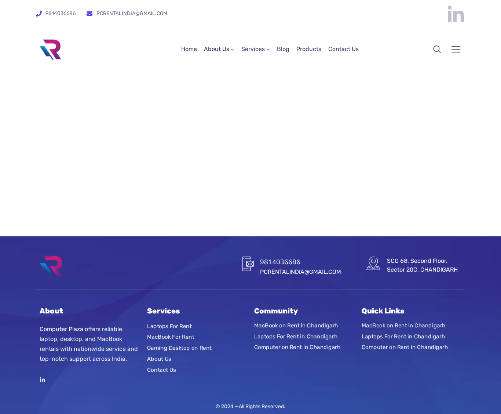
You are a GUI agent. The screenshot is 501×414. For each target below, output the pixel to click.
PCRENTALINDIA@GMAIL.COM (131, 13)
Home (189, 49)
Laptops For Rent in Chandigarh (295, 336)
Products (308, 49)
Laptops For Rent (169, 326)
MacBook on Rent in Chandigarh (296, 325)
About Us (216, 49)
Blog (283, 49)
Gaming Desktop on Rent (179, 348)
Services (253, 49)
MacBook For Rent (170, 337)
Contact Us (343, 49)
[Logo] (50, 49)
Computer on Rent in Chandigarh (297, 347)
